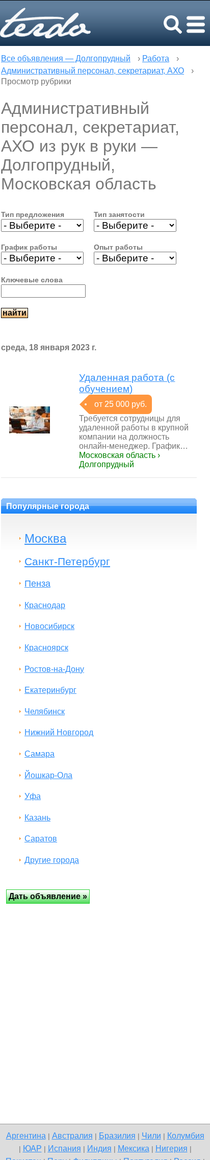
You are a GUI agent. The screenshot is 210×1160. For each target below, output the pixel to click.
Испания (64, 1148)
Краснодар (44, 605)
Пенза (37, 583)
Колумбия (185, 1135)
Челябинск (44, 711)
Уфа (32, 796)
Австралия (72, 1135)
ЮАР (32, 1148)
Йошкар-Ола (48, 775)
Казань (37, 817)
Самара (39, 754)
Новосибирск (49, 626)
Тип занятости (119, 214)
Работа (155, 58)
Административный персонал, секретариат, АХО (92, 70)
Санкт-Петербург (67, 561)
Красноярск (46, 647)
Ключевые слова (32, 280)
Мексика (133, 1148)
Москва (45, 538)
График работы (29, 247)
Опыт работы (118, 247)
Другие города (51, 860)
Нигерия (171, 1148)
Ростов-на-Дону (54, 669)
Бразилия (117, 1135)
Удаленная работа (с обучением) (127, 383)
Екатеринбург (50, 690)
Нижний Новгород (58, 732)
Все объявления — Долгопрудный (65, 58)
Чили (151, 1135)
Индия (99, 1148)
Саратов (40, 838)
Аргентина (26, 1135)
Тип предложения (32, 214)
